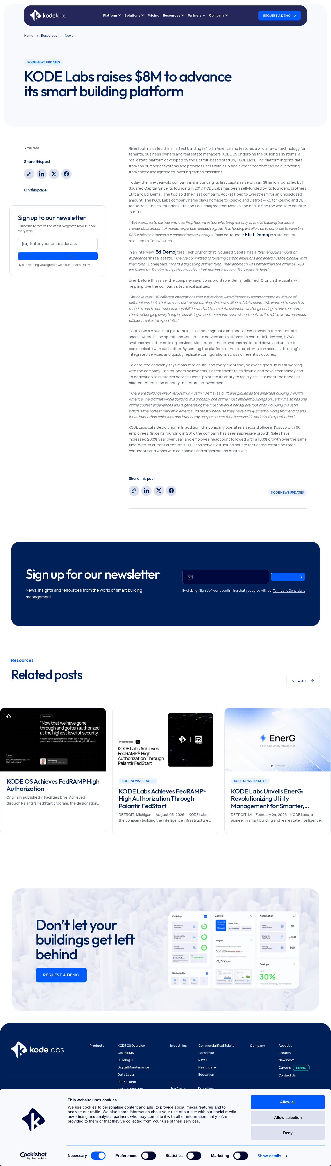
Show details (269, 1156)
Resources (171, 15)
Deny (287, 1133)
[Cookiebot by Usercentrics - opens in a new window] (33, 1156)
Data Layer (126, 1074)
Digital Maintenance (133, 1067)
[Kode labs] (48, 15)
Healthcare (207, 1067)
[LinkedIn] (41, 174)
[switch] (148, 1156)
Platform (110, 15)
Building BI (125, 1060)
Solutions (132, 15)
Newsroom (287, 1060)
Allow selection (288, 1117)
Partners (194, 15)
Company (216, 15)
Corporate (206, 1053)
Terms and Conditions (289, 590)
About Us (285, 1045)
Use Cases (178, 1088)
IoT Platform (127, 1082)
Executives (206, 1088)
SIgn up (25, 254)
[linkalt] (29, 174)
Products (96, 1045)
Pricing (153, 15)
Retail (202, 1060)
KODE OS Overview (132, 1045)
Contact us (287, 1075)
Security (285, 1053)
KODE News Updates (287, 492)
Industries (178, 1045)
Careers (285, 1067)
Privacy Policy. (81, 264)
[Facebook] (66, 174)
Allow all (288, 1102)
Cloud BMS (126, 1053)
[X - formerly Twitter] (54, 174)
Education (206, 1074)
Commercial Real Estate (216, 1045)
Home (28, 35)
